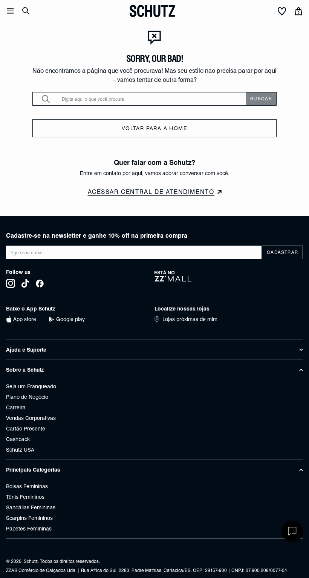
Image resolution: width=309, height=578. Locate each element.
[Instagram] (10, 283)
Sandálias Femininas (30, 507)
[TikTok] (25, 283)
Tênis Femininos (25, 497)
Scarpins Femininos (29, 518)
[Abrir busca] (26, 10)
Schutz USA (20, 450)
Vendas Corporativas (31, 418)
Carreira (16, 407)
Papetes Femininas (29, 529)
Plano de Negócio (27, 397)
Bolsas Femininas (27, 486)
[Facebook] (39, 283)
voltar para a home (154, 128)
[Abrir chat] (292, 531)
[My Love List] (281, 11)
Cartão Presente (25, 429)
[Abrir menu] (10, 10)
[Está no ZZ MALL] (228, 279)
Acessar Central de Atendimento (151, 191)
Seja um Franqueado (31, 386)
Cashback (18, 439)
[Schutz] (152, 11)
